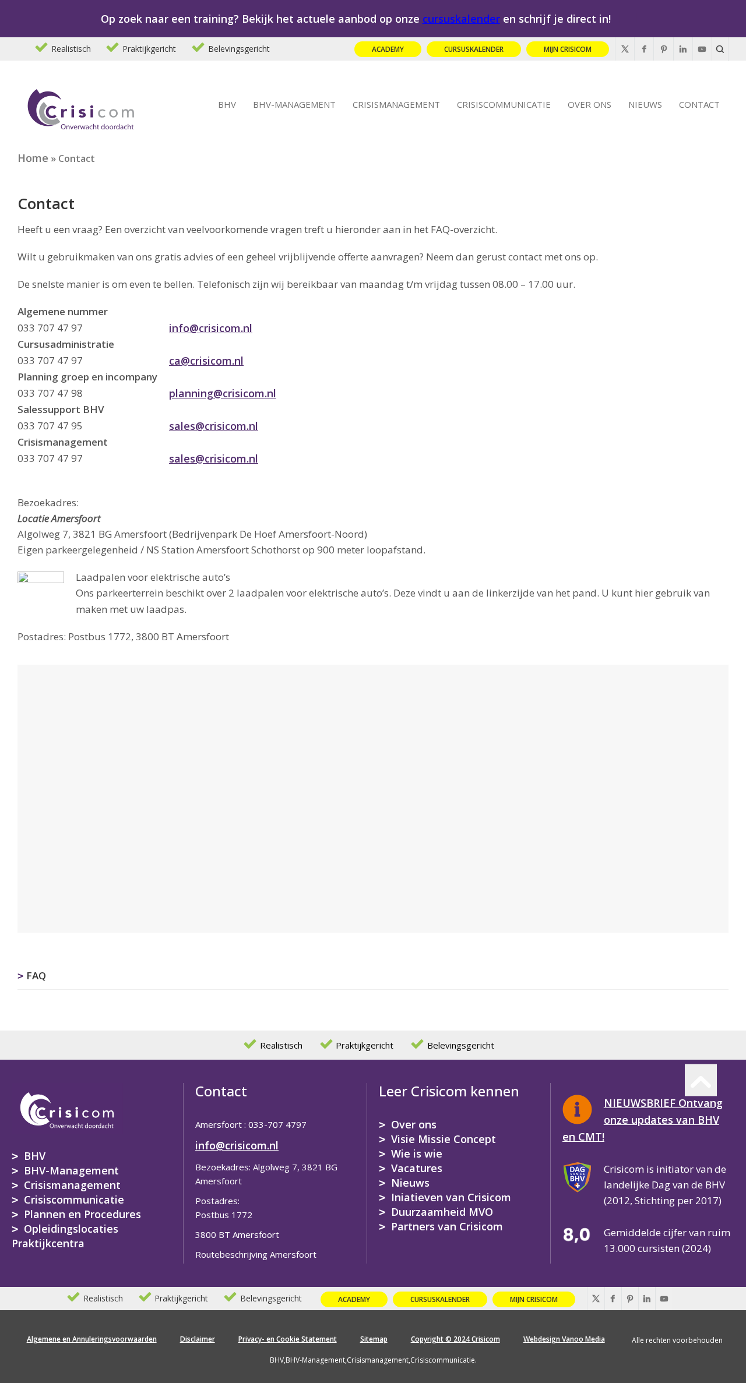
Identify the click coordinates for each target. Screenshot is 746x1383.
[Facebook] (644, 49)
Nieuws (410, 1183)
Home (32, 158)
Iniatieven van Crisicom (451, 1197)
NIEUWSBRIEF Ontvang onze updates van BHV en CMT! (642, 1120)
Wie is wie (416, 1153)
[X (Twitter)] (625, 49)
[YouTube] (702, 49)
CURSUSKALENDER (474, 49)
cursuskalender (461, 19)
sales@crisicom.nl (213, 426)
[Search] (720, 49)
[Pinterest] (663, 49)
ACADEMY (388, 49)
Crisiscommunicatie (74, 1199)
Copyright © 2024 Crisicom (455, 1339)
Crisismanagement (72, 1185)
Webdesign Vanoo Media (564, 1339)
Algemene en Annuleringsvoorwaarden (92, 1339)
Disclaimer (197, 1339)
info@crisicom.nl (210, 328)
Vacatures (416, 1168)
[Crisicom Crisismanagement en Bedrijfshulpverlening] (81, 107)
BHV (34, 1156)
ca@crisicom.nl (206, 361)
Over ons (414, 1124)
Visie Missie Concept (443, 1139)
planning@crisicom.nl (222, 393)
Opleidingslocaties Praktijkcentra (65, 1236)
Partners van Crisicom (447, 1226)
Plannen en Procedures (82, 1214)
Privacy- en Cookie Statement (287, 1339)
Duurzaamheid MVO (442, 1212)
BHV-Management (71, 1170)
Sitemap (374, 1339)
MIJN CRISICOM (568, 49)
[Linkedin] (683, 49)
